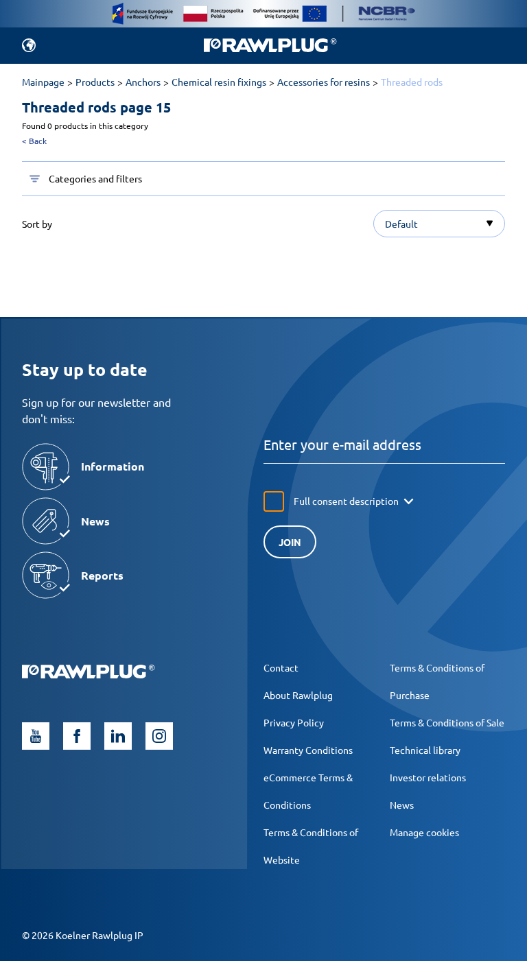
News (402, 804)
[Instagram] (159, 736)
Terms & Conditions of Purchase (437, 681)
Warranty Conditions (308, 750)
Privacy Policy (294, 722)
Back (34, 140)
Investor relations (428, 777)
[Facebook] (77, 736)
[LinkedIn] (118, 736)
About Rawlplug (298, 695)
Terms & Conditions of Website (311, 846)
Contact (281, 667)
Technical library (425, 750)
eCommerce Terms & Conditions (308, 791)
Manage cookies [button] (424, 832)
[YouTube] (35, 736)
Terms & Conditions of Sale (447, 722)
